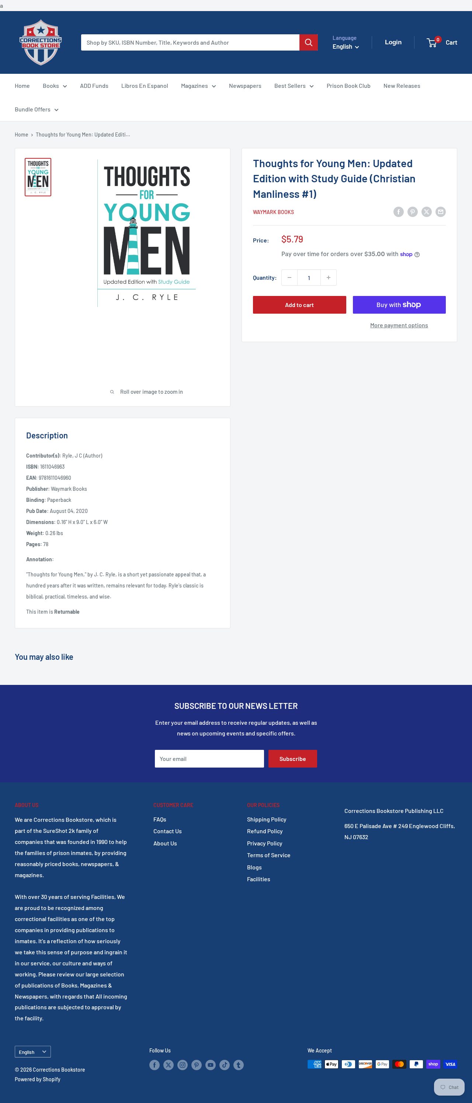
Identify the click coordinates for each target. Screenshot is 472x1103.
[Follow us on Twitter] (168, 1065)
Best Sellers (290, 85)
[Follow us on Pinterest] (196, 1065)
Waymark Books (273, 212)
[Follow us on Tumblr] (238, 1065)
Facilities (258, 878)
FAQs (159, 819)
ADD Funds (94, 85)
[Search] (308, 42)
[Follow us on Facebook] (154, 1065)
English (26, 1052)
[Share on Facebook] (398, 211)
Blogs (254, 867)
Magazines (194, 85)
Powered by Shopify (37, 1079)
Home (22, 85)
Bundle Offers (33, 109)
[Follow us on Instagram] (182, 1065)
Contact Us (167, 830)
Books (51, 85)
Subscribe (293, 758)
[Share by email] (440, 211)
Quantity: (265, 277)
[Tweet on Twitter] (426, 211)
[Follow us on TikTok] (224, 1065)
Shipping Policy (267, 819)
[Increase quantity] (328, 277)
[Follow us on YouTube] (210, 1065)
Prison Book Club (349, 85)
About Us (165, 843)
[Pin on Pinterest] (412, 211)
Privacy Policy (264, 843)
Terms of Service (269, 854)
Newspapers (245, 85)
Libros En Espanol (144, 85)
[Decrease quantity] (289, 277)
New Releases (402, 85)
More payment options (399, 324)
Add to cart (299, 304)
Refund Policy (265, 830)
